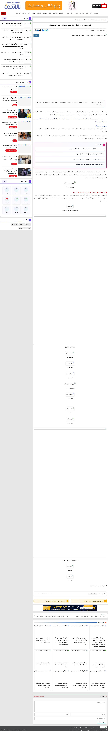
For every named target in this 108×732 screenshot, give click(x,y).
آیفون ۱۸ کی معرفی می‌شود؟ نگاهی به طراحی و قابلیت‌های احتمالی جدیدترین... (10, 171)
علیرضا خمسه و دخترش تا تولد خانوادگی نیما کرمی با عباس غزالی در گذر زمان (86, 149)
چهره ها (104, 19)
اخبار (91, 13)
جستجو (3, 13)
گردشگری (24, 13)
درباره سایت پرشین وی (70, 727)
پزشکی (33, 13)
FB (42, 30)
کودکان (72, 13)
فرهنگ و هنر (81, 13)
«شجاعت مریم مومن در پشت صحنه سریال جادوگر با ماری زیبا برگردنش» (70, 119)
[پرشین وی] (99, 5)
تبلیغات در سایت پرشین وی (83, 727)
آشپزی (76, 13)
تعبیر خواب (18, 13)
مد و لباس (45, 13)
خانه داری (61, 13)
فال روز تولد (14, 224)
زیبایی (50, 13)
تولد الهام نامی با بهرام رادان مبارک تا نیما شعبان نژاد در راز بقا (89, 154)
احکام (87, 13)
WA (45, 30)
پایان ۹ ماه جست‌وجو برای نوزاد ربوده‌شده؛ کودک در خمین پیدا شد (9, 159)
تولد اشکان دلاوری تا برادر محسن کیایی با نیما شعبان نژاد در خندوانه (88, 159)
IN (37, 30)
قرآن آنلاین (21, 224)
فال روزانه (28, 224)
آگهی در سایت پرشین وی (24, 228)
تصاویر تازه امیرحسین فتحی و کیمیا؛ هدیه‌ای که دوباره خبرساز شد (10, 100)
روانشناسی (39, 13)
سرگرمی (28, 13)
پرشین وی (96, 13)
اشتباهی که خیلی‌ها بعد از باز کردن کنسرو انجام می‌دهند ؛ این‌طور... (10, 135)
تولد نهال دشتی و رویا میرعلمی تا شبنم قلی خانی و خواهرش (89, 164)
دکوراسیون (55, 13)
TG (47, 30)
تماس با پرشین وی (94, 727)
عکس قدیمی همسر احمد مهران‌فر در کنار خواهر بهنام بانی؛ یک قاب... (9, 112)
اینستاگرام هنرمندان (92, 594)
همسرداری (67, 13)
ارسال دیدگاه (101, 722)
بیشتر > (4, 18)
